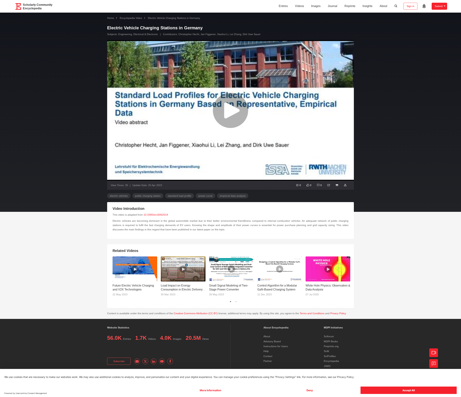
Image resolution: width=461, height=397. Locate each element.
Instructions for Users (275, 346)
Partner (267, 361)
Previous (110, 277)
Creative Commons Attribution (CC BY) (196, 313)
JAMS (327, 366)
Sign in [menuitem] (410, 6)
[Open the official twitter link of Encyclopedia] (145, 361)
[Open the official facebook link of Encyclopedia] (170, 361)
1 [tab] (230, 301)
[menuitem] (424, 6)
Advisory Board (272, 341)
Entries (283, 6)
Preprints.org (331, 346)
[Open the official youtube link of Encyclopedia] (162, 361)
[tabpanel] (137, 277)
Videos (299, 6)
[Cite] (336, 185)
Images (316, 6)
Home (110, 18)
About (383, 6)
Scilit (326, 351)
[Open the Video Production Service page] (433, 352)
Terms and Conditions (312, 313)
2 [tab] (236, 301)
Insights (367, 6)
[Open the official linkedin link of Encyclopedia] (153, 361)
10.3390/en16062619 (156, 214)
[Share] (328, 185)
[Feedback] (433, 363)
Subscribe (119, 361)
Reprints (349, 6)
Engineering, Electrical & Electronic (138, 34)
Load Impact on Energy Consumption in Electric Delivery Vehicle (182, 289)
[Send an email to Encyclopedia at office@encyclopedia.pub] (137, 361)
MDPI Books (331, 341)
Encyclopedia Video (131, 18)
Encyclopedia (331, 361)
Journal (332, 6)
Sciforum (329, 336)
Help (266, 351)
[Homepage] (18, 6)
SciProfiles (330, 356)
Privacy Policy (338, 313)
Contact (267, 356)
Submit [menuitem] (439, 6)
